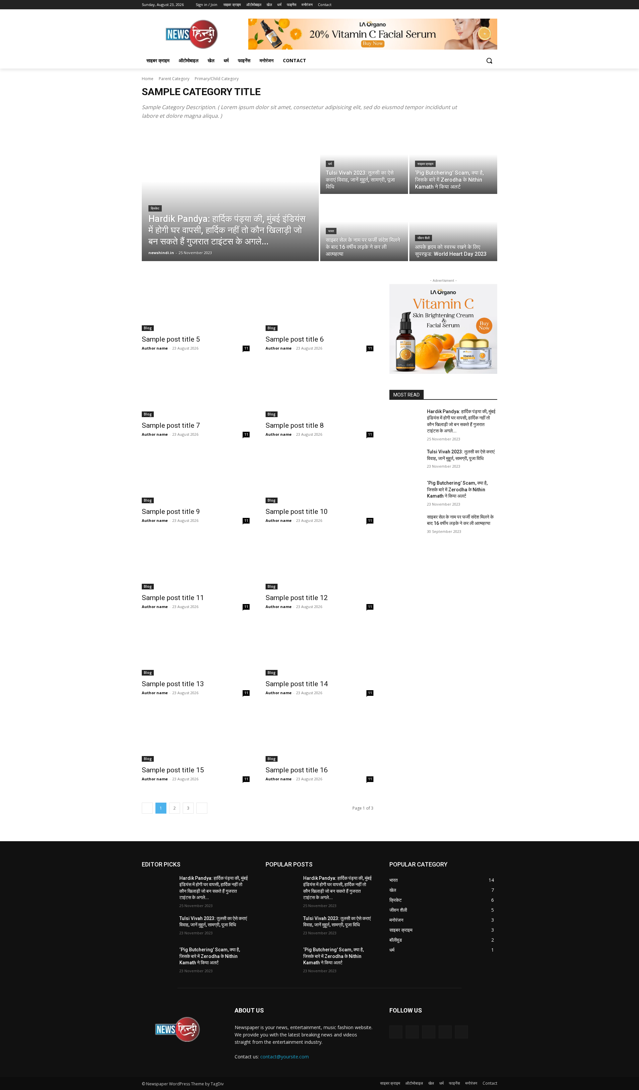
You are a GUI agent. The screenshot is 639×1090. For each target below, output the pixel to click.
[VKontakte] (461, 1031)
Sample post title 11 (173, 598)
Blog (148, 328)
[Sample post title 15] (196, 735)
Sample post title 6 (295, 339)
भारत (331, 231)
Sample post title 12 (297, 598)
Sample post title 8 (295, 425)
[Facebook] (456, 5)
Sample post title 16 (297, 770)
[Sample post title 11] (196, 562)
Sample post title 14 (297, 684)
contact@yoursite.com (284, 1056)
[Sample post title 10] (319, 476)
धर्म (330, 164)
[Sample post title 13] (196, 649)
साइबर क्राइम (425, 164)
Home (147, 78)
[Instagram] (466, 5)
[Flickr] (428, 1031)
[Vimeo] (484, 5)
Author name (155, 348)
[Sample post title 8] (319, 390)
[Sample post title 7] (196, 390)
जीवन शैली (423, 238)
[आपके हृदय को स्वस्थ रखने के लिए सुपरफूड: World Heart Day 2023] (453, 228)
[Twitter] (475, 5)
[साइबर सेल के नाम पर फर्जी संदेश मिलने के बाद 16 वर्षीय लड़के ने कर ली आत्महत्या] (364, 228)
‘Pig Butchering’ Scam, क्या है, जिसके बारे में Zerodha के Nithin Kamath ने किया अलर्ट (457, 489)
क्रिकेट (155, 208)
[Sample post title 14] (319, 649)
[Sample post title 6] (319, 304)
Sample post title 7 (171, 425)
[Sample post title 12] (319, 562)
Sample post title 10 (297, 512)
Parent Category (174, 78)
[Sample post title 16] (319, 735)
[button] (489, 61)
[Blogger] (395, 1031)
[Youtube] (493, 5)
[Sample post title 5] (196, 304)
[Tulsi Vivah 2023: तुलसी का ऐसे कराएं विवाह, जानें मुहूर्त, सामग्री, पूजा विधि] (364, 161)
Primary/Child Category (217, 78)
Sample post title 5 (171, 339)
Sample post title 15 (173, 770)
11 (246, 348)
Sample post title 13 (173, 684)
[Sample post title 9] (196, 476)
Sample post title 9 (171, 512)
